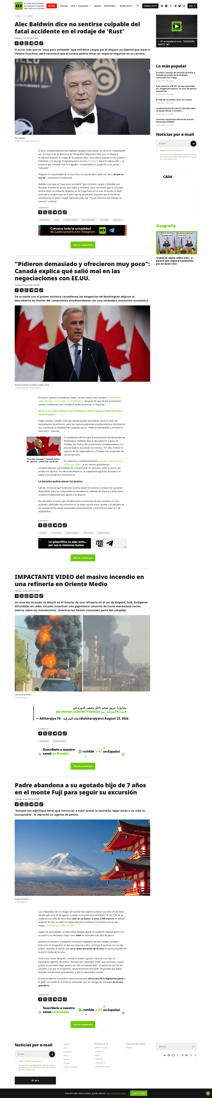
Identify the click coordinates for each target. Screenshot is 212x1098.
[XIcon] (171, 6)
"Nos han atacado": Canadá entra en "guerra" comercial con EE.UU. (42, 460)
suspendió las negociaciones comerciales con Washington (79, 399)
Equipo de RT (126, 5)
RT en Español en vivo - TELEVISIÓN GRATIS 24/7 (176, 43)
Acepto (171, 150)
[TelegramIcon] (175, 6)
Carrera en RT (100, 1062)
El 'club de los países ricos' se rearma (174, 99)
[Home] (19, 6)
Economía (56, 533)
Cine (56, 220)
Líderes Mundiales (70, 1067)
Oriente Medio (59, 741)
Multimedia (109, 5)
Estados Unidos (70, 220)
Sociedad (104, 220)
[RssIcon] (195, 1055)
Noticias (64, 5)
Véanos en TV (150, 5)
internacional (119, 220)
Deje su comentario (83, 244)
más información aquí (116, 1093)
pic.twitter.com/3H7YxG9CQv (78, 711)
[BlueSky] (180, 6)
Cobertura (99, 1059)
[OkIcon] (184, 6)
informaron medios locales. (60, 925)
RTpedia (66, 1063)
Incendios (44, 741)
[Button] (138, 6)
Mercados (88, 533)
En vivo (51, 5)
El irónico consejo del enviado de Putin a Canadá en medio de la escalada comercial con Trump (175, 75)
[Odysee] (173, 1055)
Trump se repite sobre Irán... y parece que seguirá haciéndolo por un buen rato (175, 261)
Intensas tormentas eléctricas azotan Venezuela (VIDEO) (175, 120)
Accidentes (44, 220)
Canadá (43, 533)
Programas (83, 5)
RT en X (35, 1080)
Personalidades (88, 220)
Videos (66, 1055)
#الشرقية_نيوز (109, 711)
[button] (176, 26)
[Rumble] (166, 6)
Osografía (166, 226)
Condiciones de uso (102, 1066)
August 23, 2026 (116, 718)
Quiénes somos (101, 1047)
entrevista (93, 161)
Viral (73, 5)
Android (129, 1047)
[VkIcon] (162, 6)
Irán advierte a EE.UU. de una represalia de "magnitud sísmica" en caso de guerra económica (176, 89)
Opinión (97, 5)
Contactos (99, 1051)
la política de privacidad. (174, 150)
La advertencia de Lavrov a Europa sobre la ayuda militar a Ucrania (176, 109)
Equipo (97, 1055)
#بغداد (122, 711)
